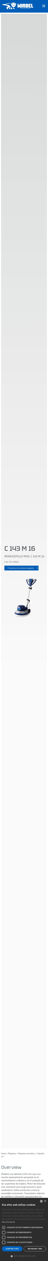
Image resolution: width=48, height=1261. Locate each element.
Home (3, 1153)
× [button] (45, 1201)
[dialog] (24, 1229)
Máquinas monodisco (26, 1153)
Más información (8, 1222)
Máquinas (12, 1153)
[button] (24, 1256)
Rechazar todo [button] (35, 1249)
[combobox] (41, 1201)
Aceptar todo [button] (12, 1249)
